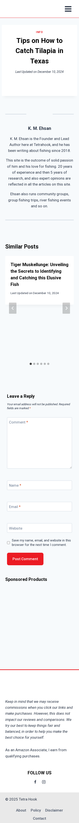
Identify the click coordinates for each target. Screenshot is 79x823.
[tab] (31, 364)
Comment (18, 422)
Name (15, 485)
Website (15, 528)
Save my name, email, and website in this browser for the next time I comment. (41, 542)
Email (15, 506)
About (21, 810)
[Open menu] (68, 9)
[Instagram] (44, 782)
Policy (36, 810)
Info (39, 32)
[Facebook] (35, 782)
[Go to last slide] (12, 308)
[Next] (66, 308)
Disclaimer (54, 810)
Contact (39, 818)
